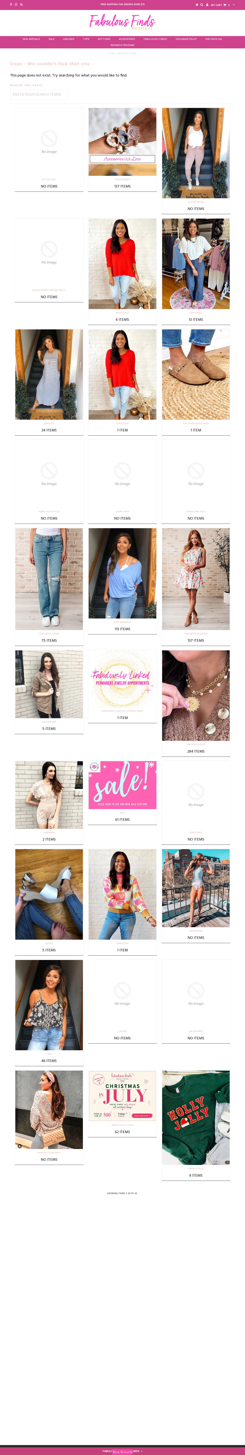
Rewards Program (122, 45)
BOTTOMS (104, 39)
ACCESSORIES (127, 39)
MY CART (220, 5)
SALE (52, 39)
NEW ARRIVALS (31, 39)
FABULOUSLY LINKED (155, 39)
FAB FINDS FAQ (213, 39)
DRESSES (68, 39)
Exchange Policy (186, 39)
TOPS (86, 39)
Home (111, 53)
